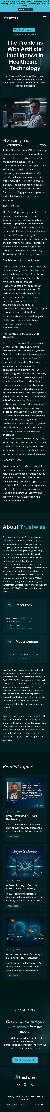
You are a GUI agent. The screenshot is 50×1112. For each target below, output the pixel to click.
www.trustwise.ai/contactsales (19, 628)
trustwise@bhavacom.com (17, 658)
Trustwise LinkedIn (23, 622)
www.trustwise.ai (24, 618)
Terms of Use (37, 1104)
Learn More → (25, 10)
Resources (25, 1104)
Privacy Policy (13, 1104)
